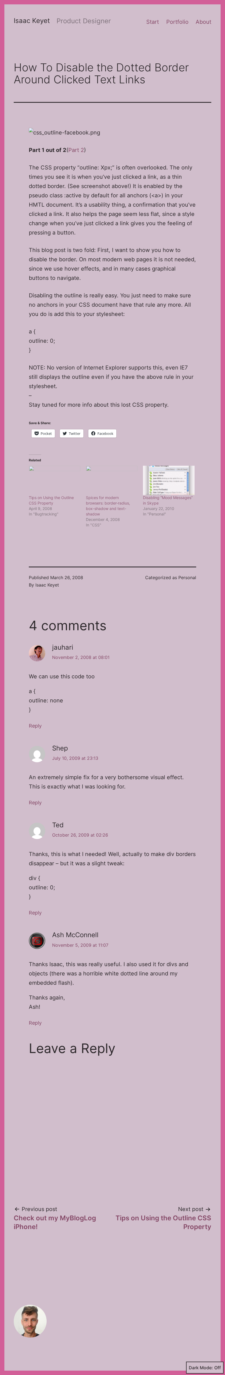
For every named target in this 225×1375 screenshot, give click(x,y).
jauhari (62, 647)
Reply (35, 726)
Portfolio (177, 22)
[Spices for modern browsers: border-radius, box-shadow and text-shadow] (111, 480)
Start (152, 22)
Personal (187, 577)
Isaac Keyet (32, 21)
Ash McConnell (75, 935)
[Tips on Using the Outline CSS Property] (54, 480)
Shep (60, 748)
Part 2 (76, 150)
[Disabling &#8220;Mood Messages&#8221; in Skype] (169, 480)
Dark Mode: (201, 1367)
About (203, 22)
